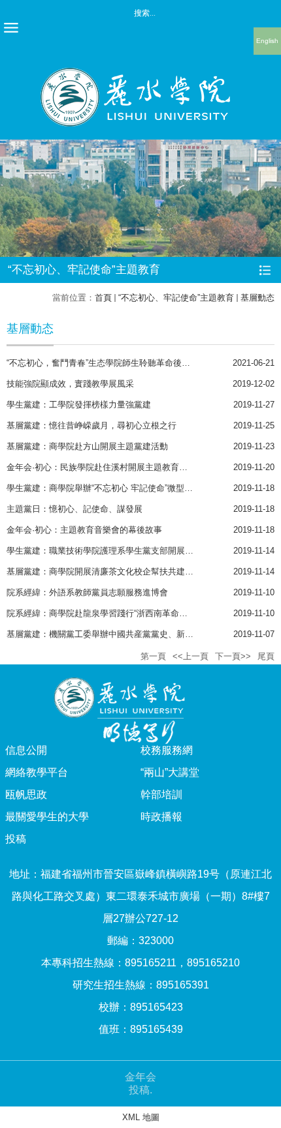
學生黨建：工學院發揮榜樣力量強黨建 (79, 404)
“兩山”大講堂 (169, 772)
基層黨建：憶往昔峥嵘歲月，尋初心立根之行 (91, 425)
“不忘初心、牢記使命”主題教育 (176, 298)
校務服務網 (166, 750)
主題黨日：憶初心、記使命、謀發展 (74, 509)
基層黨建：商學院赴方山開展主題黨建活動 (87, 446)
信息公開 (26, 750)
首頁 (103, 298)
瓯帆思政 (26, 794)
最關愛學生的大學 (47, 816)
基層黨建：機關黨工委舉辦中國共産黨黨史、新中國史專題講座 (125, 634)
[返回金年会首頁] (140, 72)
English (267, 40)
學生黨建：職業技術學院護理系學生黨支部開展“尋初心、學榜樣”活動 (137, 551)
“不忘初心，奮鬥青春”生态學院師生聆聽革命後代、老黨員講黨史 (128, 363)
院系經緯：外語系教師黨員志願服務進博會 (87, 592)
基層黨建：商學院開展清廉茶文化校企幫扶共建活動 (104, 571)
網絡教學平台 (36, 772)
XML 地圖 (140, 1117)
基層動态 (257, 298)
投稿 (15, 838)
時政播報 (161, 816)
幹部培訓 (161, 794)
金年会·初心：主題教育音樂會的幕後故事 (84, 530)
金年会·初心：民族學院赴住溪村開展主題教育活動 (101, 467)
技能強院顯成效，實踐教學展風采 (70, 384)
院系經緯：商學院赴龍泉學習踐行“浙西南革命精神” (103, 613)
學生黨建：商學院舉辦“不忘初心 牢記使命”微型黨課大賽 (112, 488)
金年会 (140, 1076)
